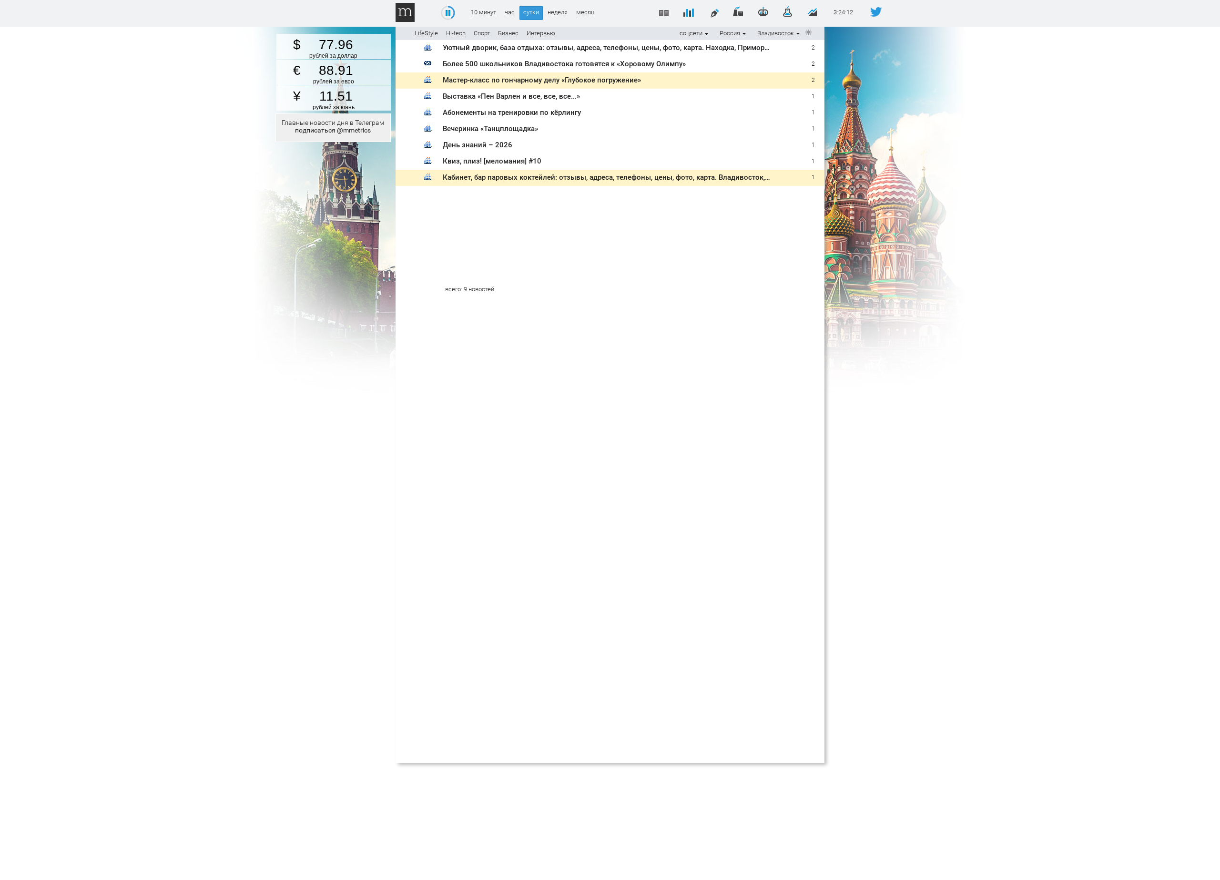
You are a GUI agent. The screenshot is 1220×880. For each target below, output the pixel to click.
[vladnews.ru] (428, 65)
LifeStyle (426, 33)
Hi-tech (456, 33)
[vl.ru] (428, 48)
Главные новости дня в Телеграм (333, 126)
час (510, 12)
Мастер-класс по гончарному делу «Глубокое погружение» (542, 80)
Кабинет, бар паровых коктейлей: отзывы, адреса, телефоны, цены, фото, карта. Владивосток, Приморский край (635, 177)
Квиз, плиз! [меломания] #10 (492, 161)
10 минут (483, 12)
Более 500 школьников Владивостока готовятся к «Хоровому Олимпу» (564, 64)
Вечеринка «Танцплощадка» (490, 128)
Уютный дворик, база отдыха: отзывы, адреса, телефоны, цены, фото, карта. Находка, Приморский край (620, 47)
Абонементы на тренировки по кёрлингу (512, 112)
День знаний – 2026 (477, 145)
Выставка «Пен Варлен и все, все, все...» (511, 96)
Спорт (482, 33)
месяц (585, 12)
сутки (531, 12)
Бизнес (508, 33)
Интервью (541, 33)
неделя (558, 12)
